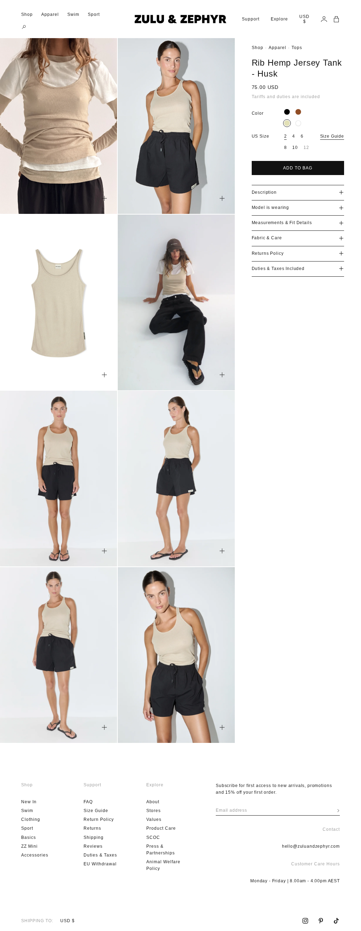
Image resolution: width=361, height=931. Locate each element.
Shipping (94, 837)
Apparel (50, 14)
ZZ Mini (29, 846)
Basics (28, 837)
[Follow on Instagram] (305, 920)
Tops (297, 47)
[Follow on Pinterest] (320, 920)
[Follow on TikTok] (336, 920)
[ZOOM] (104, 198)
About (152, 801)
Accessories (34, 855)
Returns (92, 828)
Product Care (161, 828)
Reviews (93, 846)
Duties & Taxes (100, 855)
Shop (27, 14)
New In (29, 801)
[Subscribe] (338, 810)
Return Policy (99, 819)
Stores (153, 810)
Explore (279, 19)
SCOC (153, 837)
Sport (94, 14)
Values (153, 819)
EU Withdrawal (100, 863)
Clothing (30, 819)
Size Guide (332, 136)
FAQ (88, 801)
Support (250, 19)
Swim (73, 14)
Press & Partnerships (160, 849)
